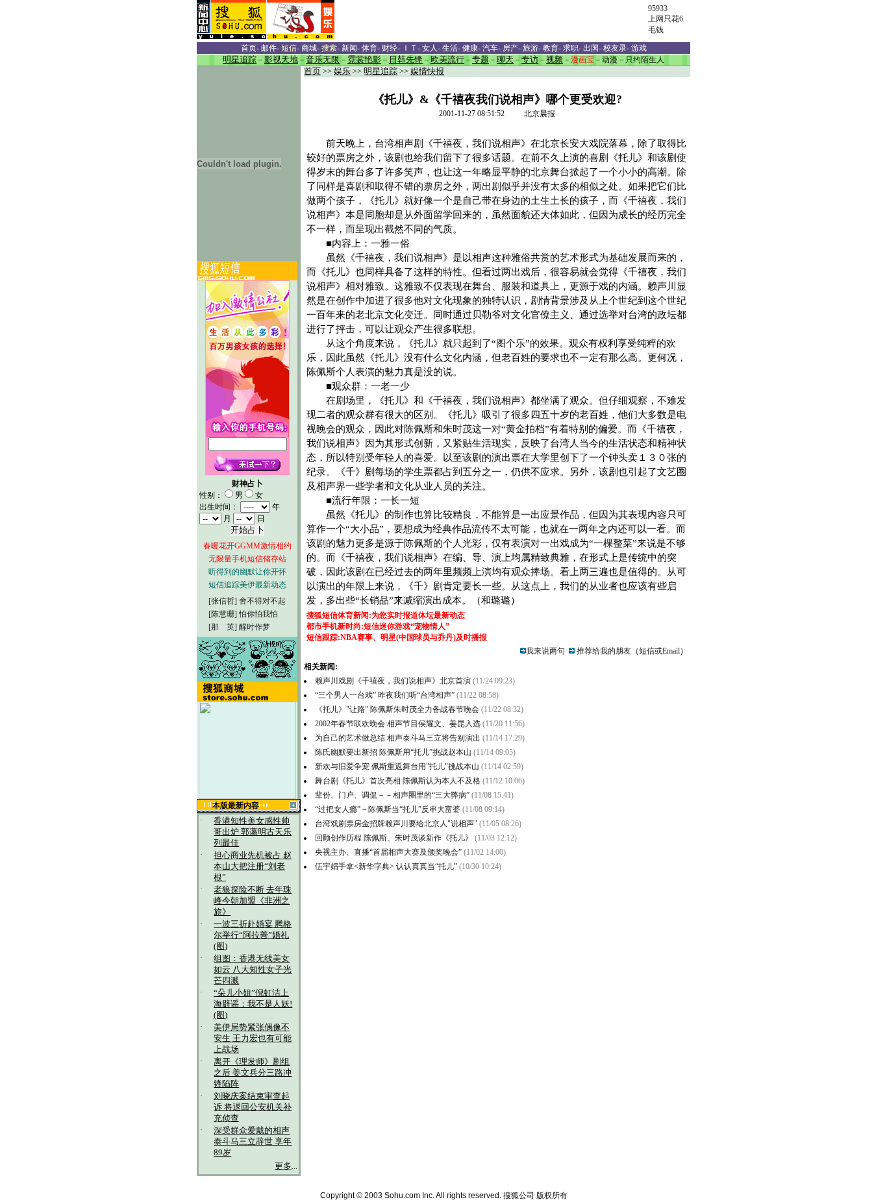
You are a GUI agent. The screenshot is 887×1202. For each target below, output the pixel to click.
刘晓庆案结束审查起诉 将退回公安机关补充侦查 (253, 1107)
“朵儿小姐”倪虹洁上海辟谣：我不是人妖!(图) (253, 1004)
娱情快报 (427, 71)
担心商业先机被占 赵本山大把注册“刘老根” (253, 866)
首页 (312, 71)
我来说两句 (545, 651)
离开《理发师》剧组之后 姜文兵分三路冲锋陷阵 (253, 1072)
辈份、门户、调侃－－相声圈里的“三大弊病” (392, 795)
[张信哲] (222, 601)
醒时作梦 (254, 627)
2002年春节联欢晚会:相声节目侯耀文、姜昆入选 (398, 723)
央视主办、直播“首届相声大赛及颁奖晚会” (389, 852)
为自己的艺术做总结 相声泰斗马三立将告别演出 (398, 737)
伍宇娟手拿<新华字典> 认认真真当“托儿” (386, 866)
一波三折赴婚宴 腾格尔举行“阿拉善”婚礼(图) (253, 935)
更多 (283, 1166)
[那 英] (222, 627)
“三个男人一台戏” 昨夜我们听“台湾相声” (385, 695)
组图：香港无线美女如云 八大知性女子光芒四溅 (253, 969)
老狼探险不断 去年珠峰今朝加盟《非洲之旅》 (253, 900)
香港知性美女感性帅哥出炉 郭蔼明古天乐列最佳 (253, 832)
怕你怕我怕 (258, 614)
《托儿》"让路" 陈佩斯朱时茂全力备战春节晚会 (397, 709)
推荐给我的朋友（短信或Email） (631, 651)
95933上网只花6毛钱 (665, 19)
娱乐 (342, 71)
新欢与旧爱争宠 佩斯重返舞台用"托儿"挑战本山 (397, 766)
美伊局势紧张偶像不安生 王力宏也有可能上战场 (253, 1038)
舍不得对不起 (262, 601)
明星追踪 (380, 71)
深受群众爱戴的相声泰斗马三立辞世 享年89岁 (253, 1141)
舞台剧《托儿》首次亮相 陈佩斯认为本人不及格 (398, 780)
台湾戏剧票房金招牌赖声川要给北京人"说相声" (397, 823)
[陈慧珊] (222, 614)
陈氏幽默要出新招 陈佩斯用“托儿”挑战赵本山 (393, 752)
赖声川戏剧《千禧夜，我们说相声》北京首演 (393, 680)
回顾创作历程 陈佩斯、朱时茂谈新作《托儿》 (394, 837)
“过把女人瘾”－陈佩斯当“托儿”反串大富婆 (387, 809)
